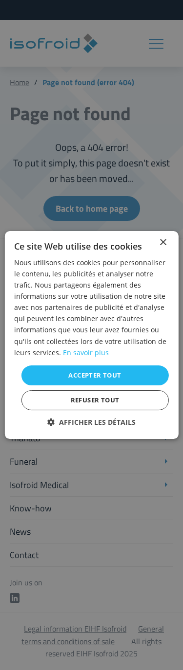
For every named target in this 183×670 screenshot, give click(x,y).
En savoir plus (86, 352)
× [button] (162, 242)
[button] (91, 422)
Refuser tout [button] (95, 400)
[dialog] (91, 335)
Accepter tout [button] (94, 375)
